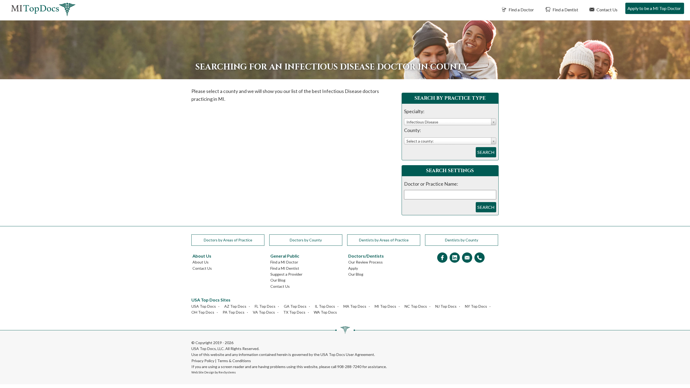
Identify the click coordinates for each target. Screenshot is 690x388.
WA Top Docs (325, 312)
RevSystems (227, 372)
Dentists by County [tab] (461, 240)
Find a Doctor (521, 9)
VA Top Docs (264, 312)
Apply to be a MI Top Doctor (654, 8)
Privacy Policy (202, 360)
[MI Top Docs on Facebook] (442, 258)
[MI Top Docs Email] (467, 258)
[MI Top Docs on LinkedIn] (455, 258)
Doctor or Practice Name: (431, 184)
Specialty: (414, 111)
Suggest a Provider (286, 274)
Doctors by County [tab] (306, 240)
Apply (353, 268)
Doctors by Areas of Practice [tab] (228, 240)
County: (412, 130)
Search (486, 152)
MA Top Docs (354, 306)
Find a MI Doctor (284, 262)
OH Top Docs (202, 312)
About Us (200, 262)
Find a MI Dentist (284, 268)
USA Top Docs (203, 306)
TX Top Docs (294, 312)
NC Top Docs (416, 306)
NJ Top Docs (446, 306)
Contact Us (606, 9)
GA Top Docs (295, 306)
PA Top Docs (233, 312)
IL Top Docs (325, 306)
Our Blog (277, 280)
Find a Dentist (565, 9)
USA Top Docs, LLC (207, 348)
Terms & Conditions (234, 360)
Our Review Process (365, 262)
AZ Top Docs (235, 306)
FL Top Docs (265, 306)
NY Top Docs (476, 306)
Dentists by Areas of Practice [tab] (384, 240)
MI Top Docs (385, 306)
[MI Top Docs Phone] (479, 258)
